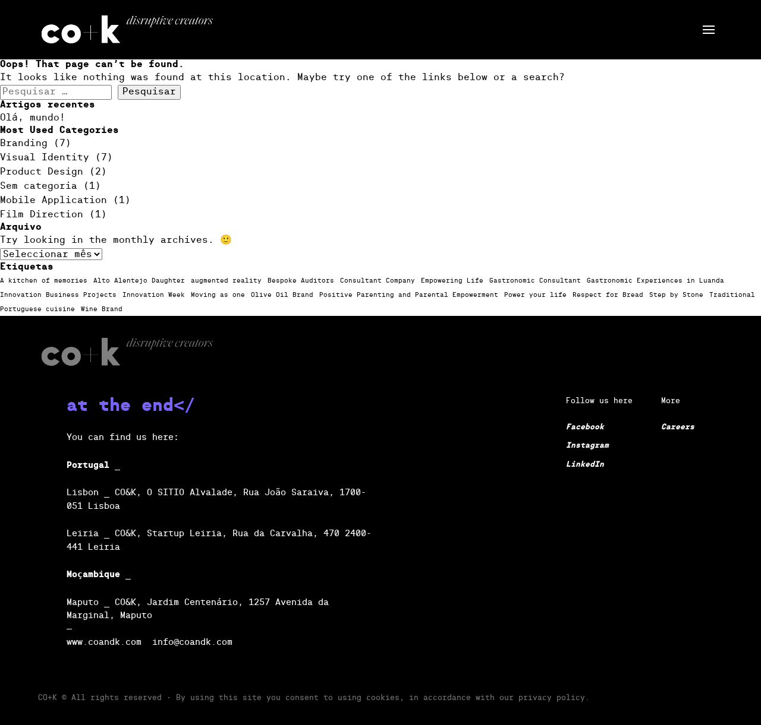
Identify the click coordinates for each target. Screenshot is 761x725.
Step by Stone (676, 295)
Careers (677, 427)
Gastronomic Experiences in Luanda (655, 281)
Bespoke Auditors (301, 281)
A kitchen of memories (43, 281)
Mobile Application (53, 200)
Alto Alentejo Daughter (139, 281)
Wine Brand (101, 309)
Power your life (535, 295)
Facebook (585, 427)
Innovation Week (153, 295)
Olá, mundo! (32, 118)
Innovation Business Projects (58, 295)
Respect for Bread (608, 295)
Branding (24, 143)
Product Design (41, 172)
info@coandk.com (192, 642)
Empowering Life (452, 281)
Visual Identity (44, 158)
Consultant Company (377, 281)
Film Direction (41, 215)
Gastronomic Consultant (535, 281)
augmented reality (226, 281)
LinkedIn (585, 464)
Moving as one (218, 295)
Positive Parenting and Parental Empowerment (408, 295)
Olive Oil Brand (282, 295)
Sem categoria (38, 186)
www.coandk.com (104, 642)
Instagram (587, 445)
